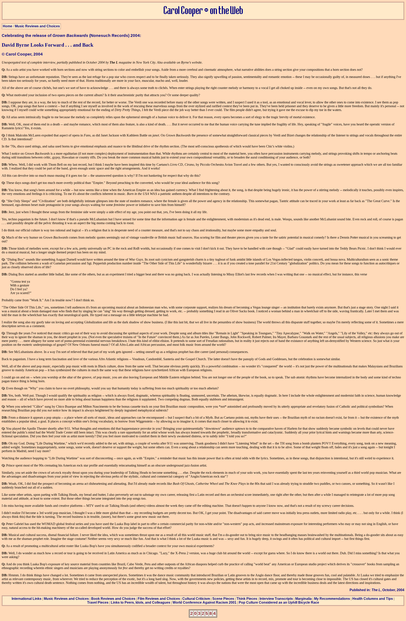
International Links (26, 598)
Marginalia (303, 598)
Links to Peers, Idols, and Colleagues (140, 602)
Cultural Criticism (196, 598)
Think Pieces (246, 598)
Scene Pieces (223, 598)
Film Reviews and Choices (159, 598)
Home (7, 26)
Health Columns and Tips (372, 598)
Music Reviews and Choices (37, 26)
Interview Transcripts (276, 598)
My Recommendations (332, 598)
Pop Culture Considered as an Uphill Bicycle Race (279, 602)
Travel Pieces (97, 602)
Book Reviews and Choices (113, 598)
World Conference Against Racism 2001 (204, 602)
